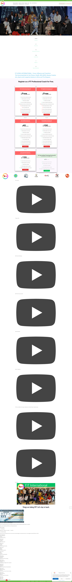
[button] (70, 572)
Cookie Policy (60, 580)
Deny (61, 578)
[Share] (7, 580)
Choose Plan (26, 146)
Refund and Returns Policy (42, 581)
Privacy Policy (63, 580)
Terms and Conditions (49, 581)
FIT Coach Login (62, 3)
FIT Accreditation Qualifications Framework (25, 581)
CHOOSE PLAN (26, 114)
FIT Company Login (68, 3)
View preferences (68, 578)
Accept (55, 578)
